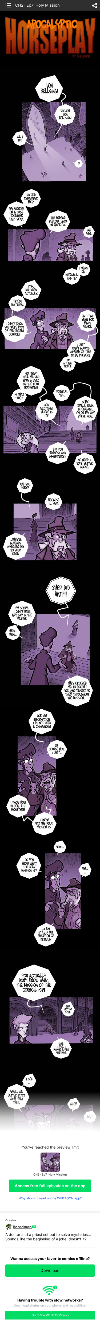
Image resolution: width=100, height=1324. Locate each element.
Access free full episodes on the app (50, 1185)
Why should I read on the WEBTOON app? (50, 1198)
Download (50, 1270)
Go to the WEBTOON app (50, 1315)
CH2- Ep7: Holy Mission (37, 5)
